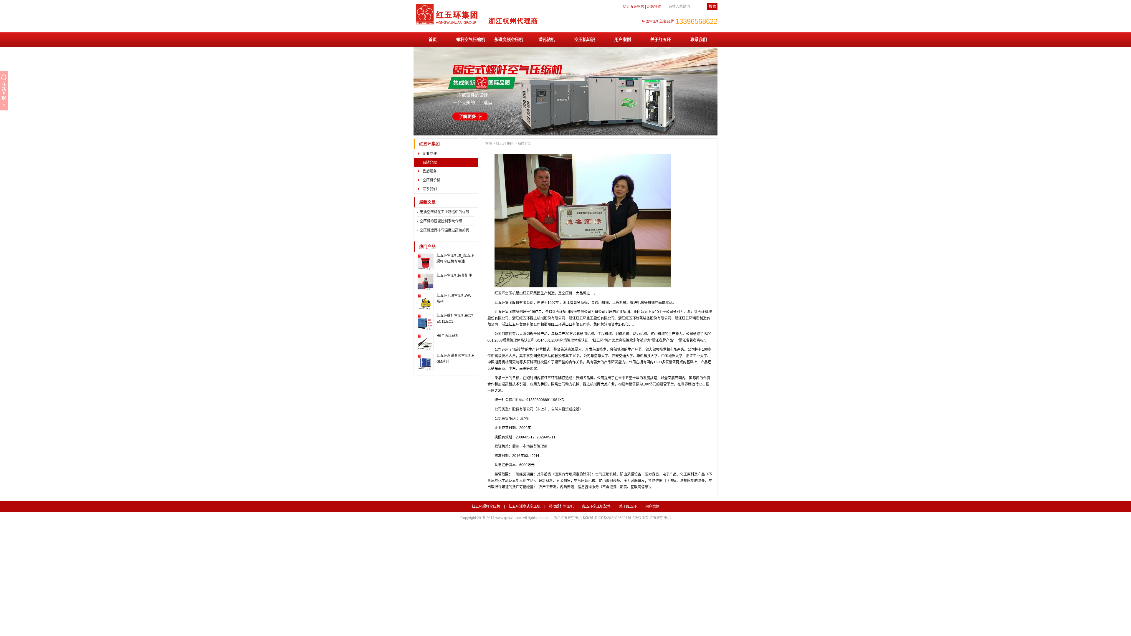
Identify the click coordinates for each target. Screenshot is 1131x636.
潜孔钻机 (546, 39)
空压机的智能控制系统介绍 (441, 221)
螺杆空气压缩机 (470, 39)
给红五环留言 (633, 7)
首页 (433, 39)
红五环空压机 (505, 293)
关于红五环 (660, 39)
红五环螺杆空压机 (486, 506)
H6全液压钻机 (447, 336)
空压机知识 (584, 39)
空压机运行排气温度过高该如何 (444, 230)
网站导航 (654, 7)
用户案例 (622, 39)
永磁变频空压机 (508, 39)
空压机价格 (431, 180)
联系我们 (698, 39)
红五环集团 (429, 144)
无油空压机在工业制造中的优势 (444, 212)
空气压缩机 (604, 474)
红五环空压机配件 (596, 506)
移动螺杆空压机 (561, 506)
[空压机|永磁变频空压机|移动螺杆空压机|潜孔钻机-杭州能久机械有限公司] (480, 23)
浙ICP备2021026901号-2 (614, 518)
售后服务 (430, 171)
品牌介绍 (430, 162)
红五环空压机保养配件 (454, 276)
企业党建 (430, 154)
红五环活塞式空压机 (524, 506)
